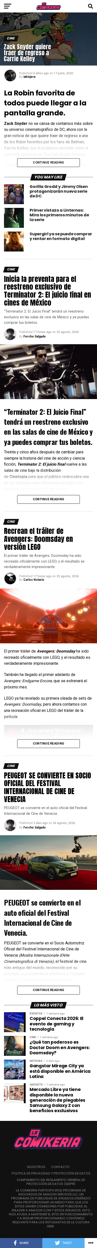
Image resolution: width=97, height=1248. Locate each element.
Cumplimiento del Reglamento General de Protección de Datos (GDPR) (51, 1182)
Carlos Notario (33, 580)
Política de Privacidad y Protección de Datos (51, 1173)
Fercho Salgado (34, 336)
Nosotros (36, 1167)
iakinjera (29, 77)
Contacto (60, 1167)
